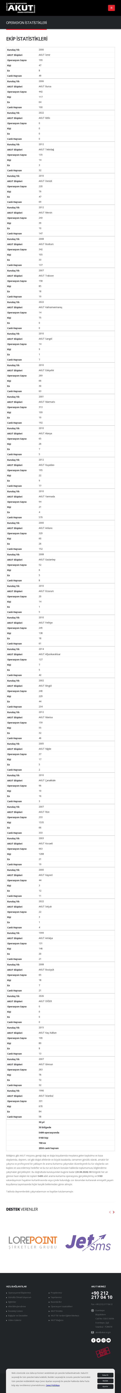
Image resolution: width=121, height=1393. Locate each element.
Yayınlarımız (56, 1297)
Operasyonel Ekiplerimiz (19, 1292)
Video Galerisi (14, 1320)
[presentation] (110, 1212)
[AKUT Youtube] (108, 1340)
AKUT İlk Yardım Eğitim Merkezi (65, 1315)
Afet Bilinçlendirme (17, 1306)
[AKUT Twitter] (98, 1340)
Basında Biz (56, 1302)
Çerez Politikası (53, 1385)
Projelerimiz (56, 1292)
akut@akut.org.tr (103, 1332)
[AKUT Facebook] (93, 1340)
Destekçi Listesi (15, 1311)
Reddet (105, 1381)
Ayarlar (105, 1386)
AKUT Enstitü (57, 1311)
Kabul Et (105, 1375)
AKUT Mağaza (57, 1320)
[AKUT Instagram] (103, 1340)
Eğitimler (12, 1302)
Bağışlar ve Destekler (18, 1315)
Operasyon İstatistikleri (61, 1306)
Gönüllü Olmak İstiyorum (19, 1297)
